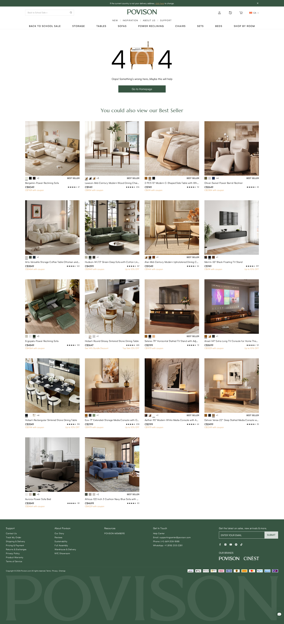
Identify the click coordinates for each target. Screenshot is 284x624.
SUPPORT (166, 20)
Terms (48, 571)
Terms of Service (14, 561)
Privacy (55, 571)
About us (149, 20)
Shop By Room (244, 26)
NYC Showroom (62, 553)
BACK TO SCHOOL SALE (45, 26)
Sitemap (62, 571)
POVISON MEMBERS (114, 533)
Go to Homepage (142, 89)
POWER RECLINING (151, 26)
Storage (78, 26)
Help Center (159, 533)
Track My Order (13, 537)
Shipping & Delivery (15, 541)
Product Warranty (14, 557)
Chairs (180, 26)
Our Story (59, 533)
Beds (218, 26)
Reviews (58, 537)
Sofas (122, 26)
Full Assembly (61, 545)
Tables (101, 26)
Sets (200, 26)
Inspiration (130, 20)
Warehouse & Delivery (65, 549)
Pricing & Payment (15, 545)
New (115, 20)
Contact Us (11, 533)
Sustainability (61, 541)
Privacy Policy (13, 553)
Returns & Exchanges (16, 549)
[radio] (68, 187)
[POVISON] (229, 558)
